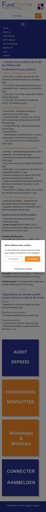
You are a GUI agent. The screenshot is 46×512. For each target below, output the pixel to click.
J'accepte (32, 259)
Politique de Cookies (23, 269)
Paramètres (13, 259)
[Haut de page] (41, 507)
